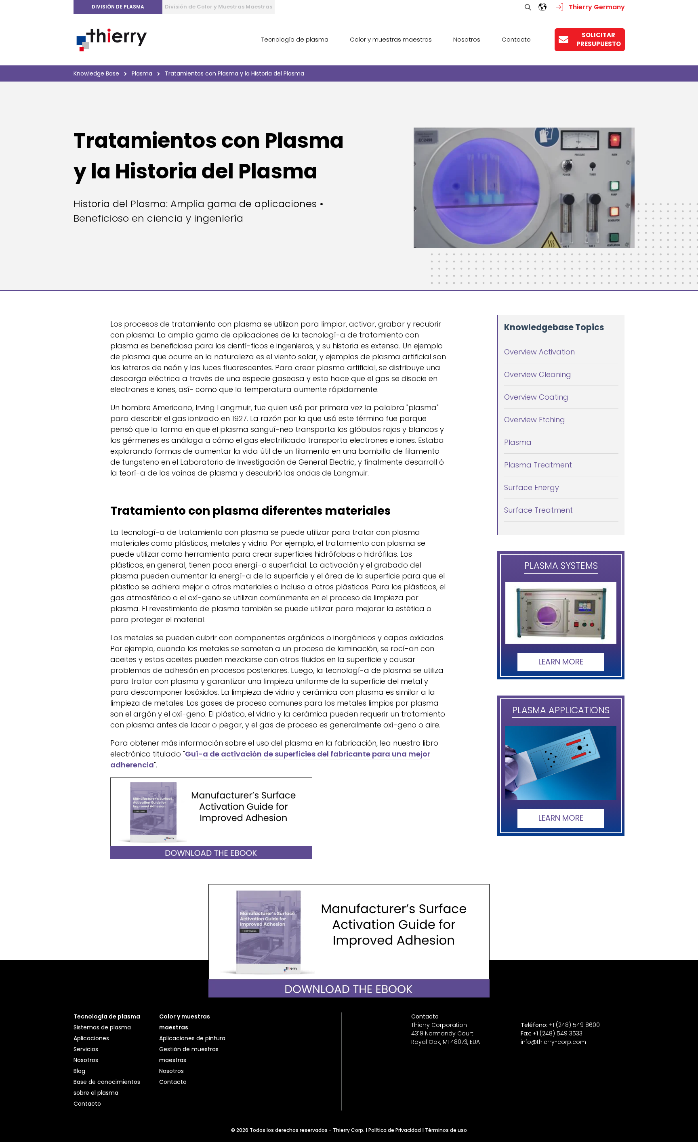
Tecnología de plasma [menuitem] (294, 39)
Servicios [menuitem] (86, 1049)
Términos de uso (446, 1130)
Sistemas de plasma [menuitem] (102, 1027)
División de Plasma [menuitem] (118, 6)
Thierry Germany (596, 7)
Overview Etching (534, 420)
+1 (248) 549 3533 (557, 1033)
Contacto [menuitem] (516, 39)
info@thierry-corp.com (553, 1042)
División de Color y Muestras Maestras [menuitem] (218, 6)
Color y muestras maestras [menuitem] (391, 39)
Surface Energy (531, 487)
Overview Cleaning (537, 374)
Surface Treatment (538, 510)
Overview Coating (536, 397)
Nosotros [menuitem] (466, 39)
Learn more (560, 661)
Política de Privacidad (394, 1130)
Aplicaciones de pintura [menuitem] (192, 1038)
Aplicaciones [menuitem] (91, 1038)
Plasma (518, 442)
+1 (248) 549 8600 (574, 1025)
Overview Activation (539, 352)
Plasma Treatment (538, 465)
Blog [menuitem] (79, 1071)
